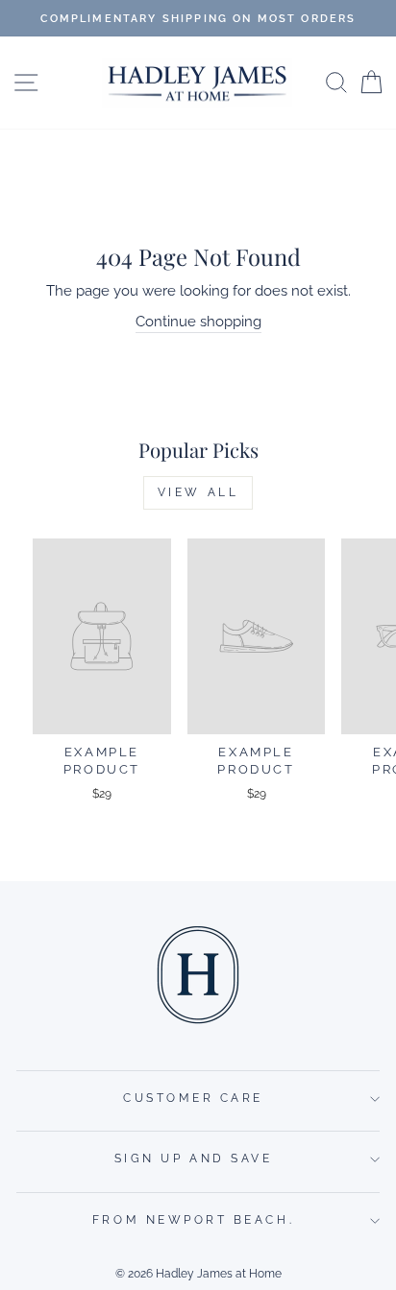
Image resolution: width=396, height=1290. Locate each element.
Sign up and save (193, 1158)
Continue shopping (198, 321)
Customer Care (193, 1098)
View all (198, 492)
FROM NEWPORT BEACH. (193, 1220)
